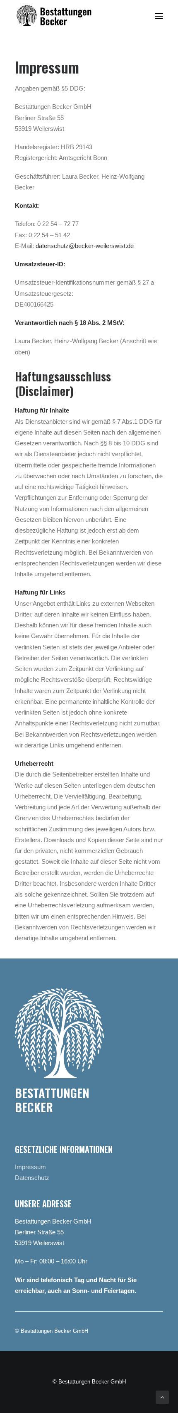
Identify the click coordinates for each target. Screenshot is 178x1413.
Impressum (30, 1166)
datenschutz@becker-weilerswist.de (85, 245)
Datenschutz (32, 1177)
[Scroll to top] (162, 1396)
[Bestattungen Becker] (62, 16)
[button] (159, 16)
